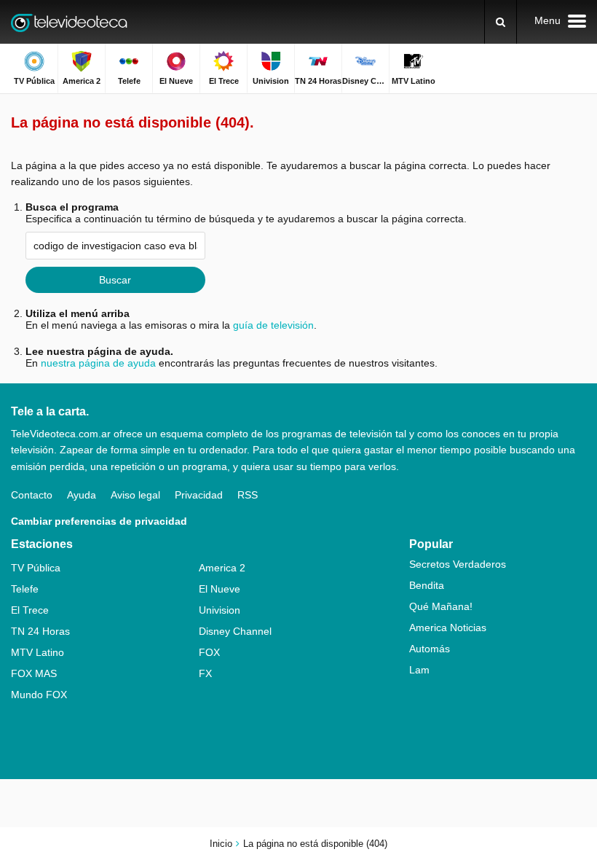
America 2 (222, 568)
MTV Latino (37, 652)
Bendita (426, 585)
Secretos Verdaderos (457, 564)
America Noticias (447, 627)
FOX (209, 652)
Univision (219, 610)
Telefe (25, 589)
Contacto (31, 495)
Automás (429, 648)
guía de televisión (273, 325)
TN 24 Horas (40, 631)
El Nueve (219, 589)
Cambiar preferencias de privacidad (99, 521)
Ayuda (81, 495)
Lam (419, 670)
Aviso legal (135, 495)
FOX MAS (34, 673)
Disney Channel (235, 631)
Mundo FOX (39, 694)
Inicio (221, 843)
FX (205, 673)
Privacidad (199, 495)
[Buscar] (500, 22)
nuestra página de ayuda (98, 363)
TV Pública (35, 568)
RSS (247, 495)
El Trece (30, 610)
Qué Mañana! (441, 606)
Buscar (115, 280)
